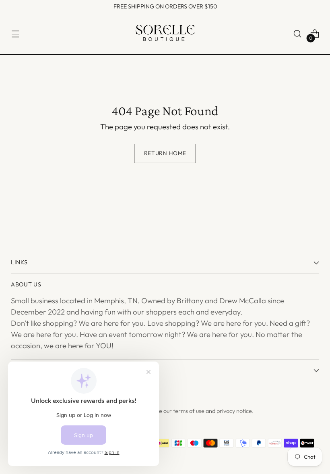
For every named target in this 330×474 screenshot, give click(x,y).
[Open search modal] (297, 34)
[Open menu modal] (15, 34)
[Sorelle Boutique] (165, 34)
